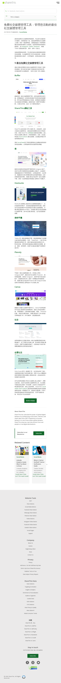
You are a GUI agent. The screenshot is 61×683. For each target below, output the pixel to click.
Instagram (25, 46)
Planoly (18, 252)
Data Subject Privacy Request (30, 574)
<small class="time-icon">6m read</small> (39, 466)
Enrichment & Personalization (30, 592)
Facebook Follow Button (30, 524)
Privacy (30, 562)
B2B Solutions (30, 601)
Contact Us (30, 555)
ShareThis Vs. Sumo (30, 640)
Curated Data (30, 598)
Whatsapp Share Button (30, 512)
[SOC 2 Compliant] (23, 677)
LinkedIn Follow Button (30, 527)
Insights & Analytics (30, 589)
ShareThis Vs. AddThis (30, 626)
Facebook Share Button (30, 510)
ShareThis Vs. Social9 (30, 637)
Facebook (37, 46)
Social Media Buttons (30, 507)
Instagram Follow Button (30, 521)
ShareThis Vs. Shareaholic (30, 634)
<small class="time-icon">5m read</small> (22, 466)
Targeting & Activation (30, 587)
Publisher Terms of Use (30, 571)
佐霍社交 (18, 352)
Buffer (17, 75)
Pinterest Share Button (30, 515)
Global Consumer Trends (30, 613)
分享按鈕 (30, 133)
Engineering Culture (31, 549)
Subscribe (39, 433)
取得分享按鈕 (30, 401)
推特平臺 (18, 217)
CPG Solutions (30, 604)
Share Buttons (30, 504)
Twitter (31, 46)
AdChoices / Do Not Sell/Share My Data (30, 565)
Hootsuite (19, 183)
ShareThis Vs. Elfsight (30, 632)
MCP (30, 501)
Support (31, 533)
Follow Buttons (30, 518)
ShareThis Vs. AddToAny (30, 629)
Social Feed (20, 142)
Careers (30, 546)
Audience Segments (30, 595)
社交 (16, 319)
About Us (30, 543)
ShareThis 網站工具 (23, 108)
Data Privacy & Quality (30, 607)
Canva (17, 287)
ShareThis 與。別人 (30, 623)
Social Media (23, 32)
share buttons (23, 137)
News (30, 552)
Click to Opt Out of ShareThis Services (30, 568)
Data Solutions (30, 584)
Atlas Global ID (30, 610)
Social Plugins (30, 530)
